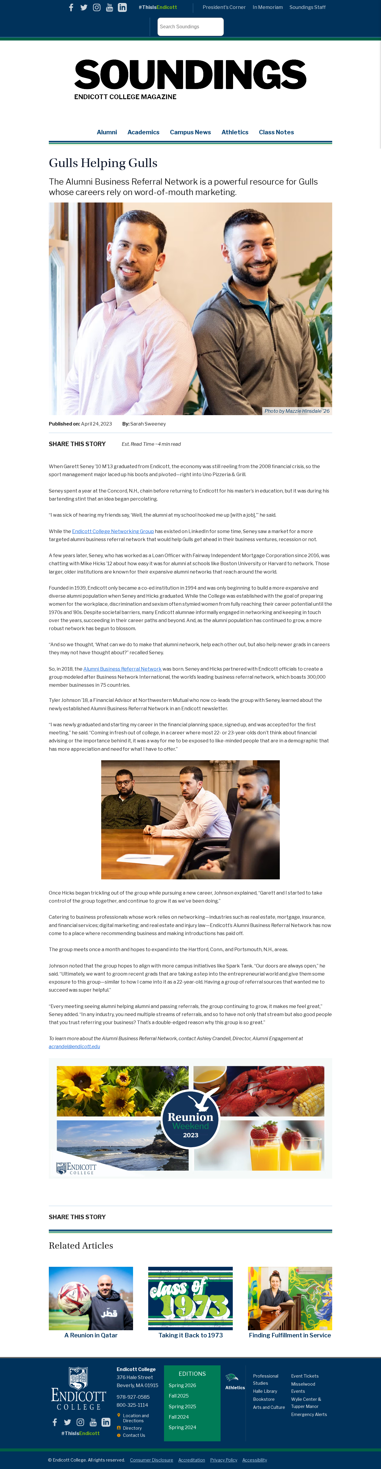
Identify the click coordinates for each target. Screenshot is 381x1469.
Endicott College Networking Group (113, 531)
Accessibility (254, 1459)
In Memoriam (268, 7)
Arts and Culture (269, 1407)
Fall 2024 (179, 1417)
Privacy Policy (223, 1459)
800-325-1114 (132, 1405)
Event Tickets (305, 1375)
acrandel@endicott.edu (74, 1046)
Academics (143, 132)
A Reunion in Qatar (91, 1335)
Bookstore (264, 1399)
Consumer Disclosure (151, 1459)
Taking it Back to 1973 (190, 1335)
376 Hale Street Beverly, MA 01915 (137, 1381)
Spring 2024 (182, 1427)
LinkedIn (122, 7)
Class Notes (276, 132)
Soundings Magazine (190, 80)
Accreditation (191, 1459)
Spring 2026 (182, 1385)
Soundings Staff (308, 7)
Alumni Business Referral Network (122, 669)
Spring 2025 (182, 1406)
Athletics (235, 132)
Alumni (107, 132)
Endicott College (78, 1388)
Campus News (190, 132)
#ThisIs (158, 7)
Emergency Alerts (309, 1414)
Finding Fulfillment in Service (290, 1335)
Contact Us (134, 1435)
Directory (132, 1428)
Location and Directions (136, 1418)
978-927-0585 (133, 1397)
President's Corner (224, 7)
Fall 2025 (179, 1396)
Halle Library (265, 1391)
